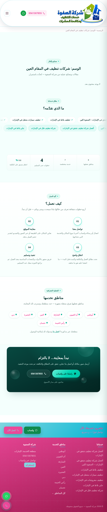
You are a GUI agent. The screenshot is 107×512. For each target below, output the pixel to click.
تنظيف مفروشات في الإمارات (89, 479)
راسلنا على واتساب (64, 373)
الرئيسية (100, 30)
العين (42, 314)
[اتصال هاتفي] (6, 505)
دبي (13, 314)
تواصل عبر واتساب (27, 460)
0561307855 (29, 455)
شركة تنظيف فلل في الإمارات (89, 490)
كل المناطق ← (58, 493)
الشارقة (57, 314)
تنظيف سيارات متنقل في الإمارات (87, 474)
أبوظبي (90, 314)
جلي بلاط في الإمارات (93, 485)
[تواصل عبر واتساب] (23, 13)
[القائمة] (7, 13)
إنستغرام (30, 464)
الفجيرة (27, 314)
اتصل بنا (56, 331)
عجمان (43, 323)
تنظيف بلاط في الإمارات (92, 469)
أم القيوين (74, 314)
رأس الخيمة (60, 323)
